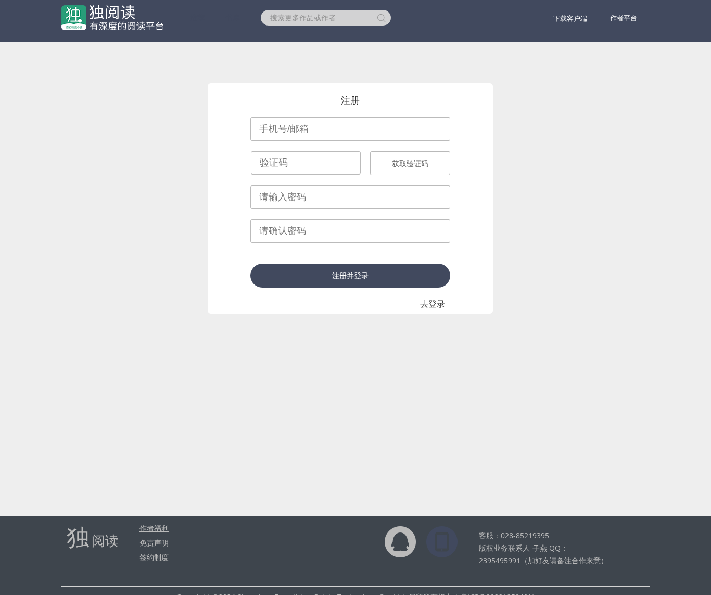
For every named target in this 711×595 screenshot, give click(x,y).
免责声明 (154, 543)
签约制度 (154, 557)
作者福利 (154, 528)
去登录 (432, 303)
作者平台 (623, 17)
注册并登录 (350, 275)
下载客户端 (570, 18)
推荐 (197, 17)
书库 (232, 17)
